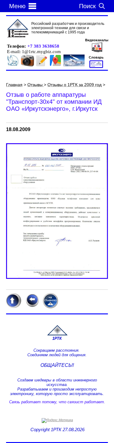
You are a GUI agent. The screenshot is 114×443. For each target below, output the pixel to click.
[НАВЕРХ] (13, 307)
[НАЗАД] (32, 307)
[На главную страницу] (57, 334)
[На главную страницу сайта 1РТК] (50, 306)
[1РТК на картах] (55, 65)
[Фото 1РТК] (27, 65)
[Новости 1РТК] (13, 65)
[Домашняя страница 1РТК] (17, 28)
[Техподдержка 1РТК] (74, 65)
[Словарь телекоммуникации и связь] (96, 67)
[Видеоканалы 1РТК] (97, 51)
